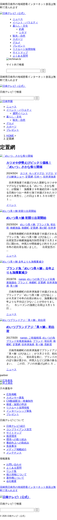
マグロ (49, 173)
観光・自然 (19, 120)
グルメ (10, 123)
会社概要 (11, 481)
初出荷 (48, 341)
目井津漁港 (49, 176)
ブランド (23, 282)
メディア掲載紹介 (16, 449)
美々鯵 (14, 285)
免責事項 (11, 446)
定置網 (29, 176)
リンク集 (11, 471)
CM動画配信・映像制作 (19, 401)
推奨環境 (11, 436)
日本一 (38, 176)
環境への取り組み (16, 439)
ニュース (11, 106)
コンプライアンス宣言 (19, 429)
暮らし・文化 (14, 116)
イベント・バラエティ (19, 110)
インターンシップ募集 (19, 411)
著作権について (15, 477)
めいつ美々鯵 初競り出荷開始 (26, 217)
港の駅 (43, 227)
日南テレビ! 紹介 (15, 426)
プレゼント (12, 130)
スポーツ (11, 126)
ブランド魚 (43, 224)
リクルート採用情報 (17, 407)
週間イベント (20, 113)
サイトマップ (14, 432)
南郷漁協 (15, 227)
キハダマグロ (36, 173)
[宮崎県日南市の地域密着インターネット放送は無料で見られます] (13, 13)
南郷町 (25, 227)
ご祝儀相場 (34, 337)
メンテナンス (14, 452)
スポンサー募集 (15, 397)
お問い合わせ (14, 464)
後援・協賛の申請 (16, 404)
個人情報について (16, 474)
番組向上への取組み (17, 442)
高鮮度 (48, 344)
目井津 (52, 227)
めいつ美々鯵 (27, 224)
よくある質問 (14, 467)
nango (22, 279)
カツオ (24, 173)
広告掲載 (11, 394)
